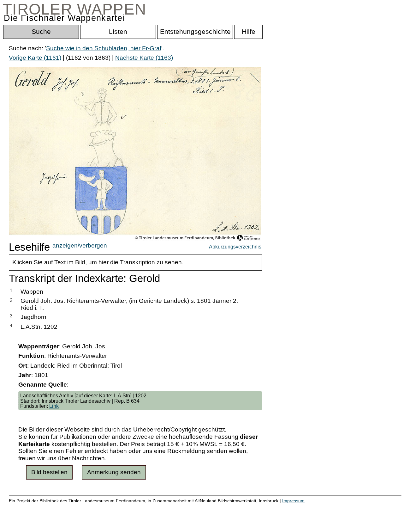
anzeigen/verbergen (79, 245)
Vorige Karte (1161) (35, 57)
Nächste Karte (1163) (144, 57)
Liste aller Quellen (222, 507)
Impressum (293, 500)
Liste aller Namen (169, 507)
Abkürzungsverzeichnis (235, 246)
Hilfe (307, 507)
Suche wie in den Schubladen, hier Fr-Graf (103, 48)
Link (54, 406)
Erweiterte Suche (32, 507)
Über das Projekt (273, 507)
